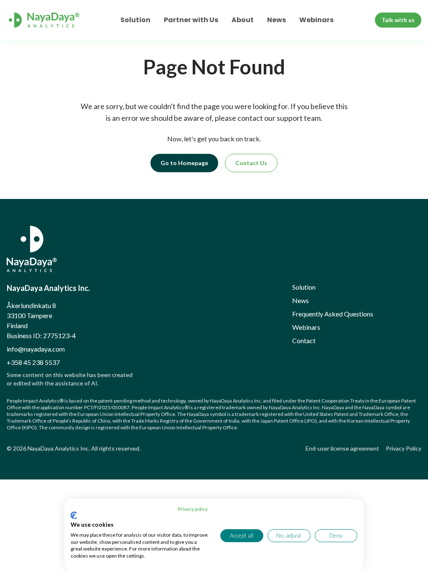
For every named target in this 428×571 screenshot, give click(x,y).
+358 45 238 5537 (33, 362)
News (276, 20)
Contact (304, 340)
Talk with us (398, 19)
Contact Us (251, 162)
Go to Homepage (184, 162)
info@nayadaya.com (36, 349)
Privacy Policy (403, 448)
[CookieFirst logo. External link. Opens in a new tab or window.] (74, 515)
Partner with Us (191, 20)
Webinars (316, 20)
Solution (135, 20)
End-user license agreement (342, 448)
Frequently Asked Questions (332, 314)
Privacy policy (193, 509)
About (243, 20)
